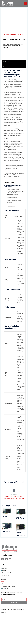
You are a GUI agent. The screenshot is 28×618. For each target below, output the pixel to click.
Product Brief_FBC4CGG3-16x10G (14, 496)
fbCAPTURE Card (14, 34)
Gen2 (4, 36)
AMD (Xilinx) (6, 34)
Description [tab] (6, 61)
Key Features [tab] (6, 64)
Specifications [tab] (6, 66)
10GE (7, 36)
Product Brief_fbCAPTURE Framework (14, 498)
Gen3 (21, 34)
